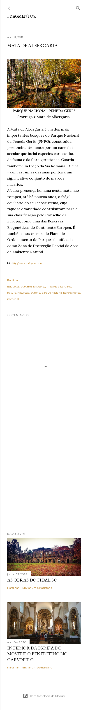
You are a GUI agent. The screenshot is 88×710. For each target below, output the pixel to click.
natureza (23, 292)
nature (11, 292)
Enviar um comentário (37, 587)
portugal (13, 299)
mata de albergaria (58, 286)
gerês (41, 286)
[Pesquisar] (78, 7)
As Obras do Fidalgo (32, 580)
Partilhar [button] (13, 280)
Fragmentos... (22, 16)
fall (35, 286)
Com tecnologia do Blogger (47, 696)
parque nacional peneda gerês (61, 292)
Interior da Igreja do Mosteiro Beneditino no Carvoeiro (37, 654)
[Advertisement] (44, 477)
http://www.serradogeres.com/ (27, 263)
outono (35, 292)
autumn (26, 286)
